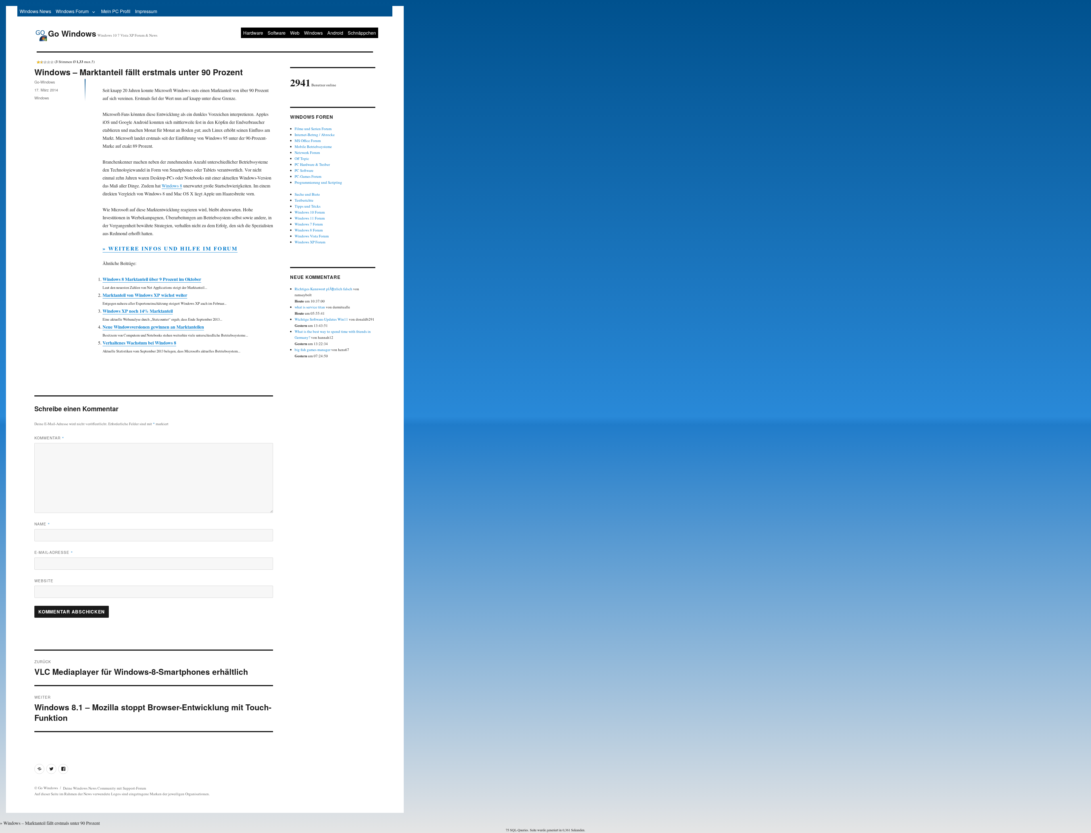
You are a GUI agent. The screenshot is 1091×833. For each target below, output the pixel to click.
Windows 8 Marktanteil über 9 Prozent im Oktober (152, 279)
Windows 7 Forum (309, 224)
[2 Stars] (41, 62)
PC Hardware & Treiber (312, 164)
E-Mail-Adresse (53, 552)
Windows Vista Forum (312, 236)
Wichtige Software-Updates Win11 (321, 319)
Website (43, 580)
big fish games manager (312, 349)
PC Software (304, 170)
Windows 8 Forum (309, 230)
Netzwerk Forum (307, 152)
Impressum (146, 11)
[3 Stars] (45, 62)
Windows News (35, 11)
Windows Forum (72, 11)
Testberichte (304, 200)
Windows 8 (172, 186)
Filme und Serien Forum (313, 128)
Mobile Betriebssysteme (313, 146)
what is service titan (310, 307)
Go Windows (72, 33)
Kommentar (49, 437)
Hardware (253, 33)
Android (335, 33)
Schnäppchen (362, 33)
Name (42, 524)
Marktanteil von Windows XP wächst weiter (145, 295)
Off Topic (302, 158)
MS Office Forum (308, 140)
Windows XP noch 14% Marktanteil (138, 311)
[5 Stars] (52, 62)
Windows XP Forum (310, 242)
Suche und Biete (307, 194)
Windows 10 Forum (310, 212)
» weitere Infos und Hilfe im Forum (170, 248)
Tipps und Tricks (307, 206)
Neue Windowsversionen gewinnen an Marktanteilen (153, 326)
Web (294, 33)
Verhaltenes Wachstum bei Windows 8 (139, 342)
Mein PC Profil (115, 11)
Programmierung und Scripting (318, 182)
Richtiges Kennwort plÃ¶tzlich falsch (324, 288)
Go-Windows (44, 82)
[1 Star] (38, 62)
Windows (313, 33)
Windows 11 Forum (310, 218)
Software (277, 33)
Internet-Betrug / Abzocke (315, 134)
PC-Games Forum (308, 176)
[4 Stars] (48, 62)
